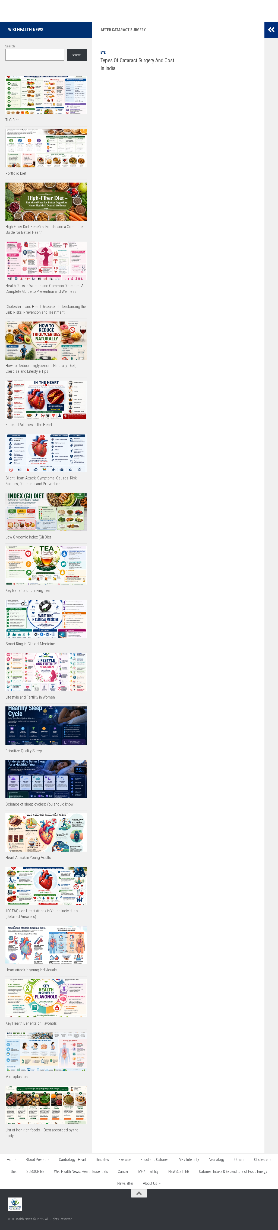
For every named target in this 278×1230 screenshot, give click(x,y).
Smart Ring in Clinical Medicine (30, 643)
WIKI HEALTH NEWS (25, 29)
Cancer (123, 1171)
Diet (14, 1171)
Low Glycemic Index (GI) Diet (28, 537)
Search (10, 46)
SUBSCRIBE (35, 1171)
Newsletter (125, 1183)
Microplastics (16, 1076)
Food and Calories (155, 1159)
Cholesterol (262, 1159)
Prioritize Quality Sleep (23, 750)
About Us (150, 1183)
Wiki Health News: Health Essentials (81, 1171)
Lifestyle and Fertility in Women (30, 697)
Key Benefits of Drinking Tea (27, 590)
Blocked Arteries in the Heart (28, 424)
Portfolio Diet (15, 173)
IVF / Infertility (188, 1159)
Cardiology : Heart (72, 1159)
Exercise (125, 1159)
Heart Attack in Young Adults (28, 857)
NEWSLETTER (178, 1171)
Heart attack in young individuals (31, 970)
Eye (103, 52)
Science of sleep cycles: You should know (39, 804)
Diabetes (102, 1159)
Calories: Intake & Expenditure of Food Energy (233, 1171)
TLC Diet (12, 120)
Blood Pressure (37, 1159)
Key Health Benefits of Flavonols (31, 1023)
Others (239, 1159)
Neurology (217, 1159)
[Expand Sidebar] (271, 30)
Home (11, 1159)
